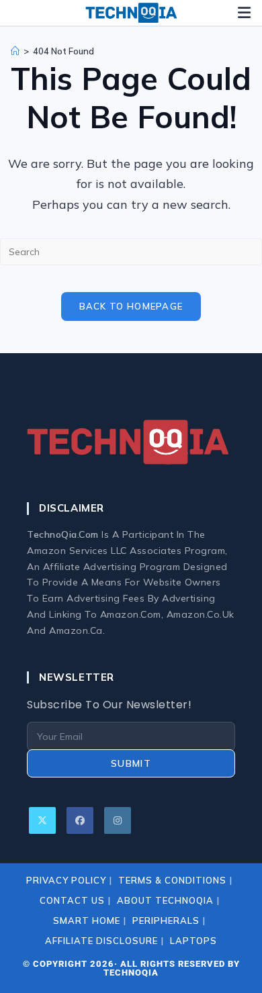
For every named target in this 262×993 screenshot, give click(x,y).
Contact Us (72, 900)
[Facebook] (80, 820)
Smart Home (86, 920)
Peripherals (166, 920)
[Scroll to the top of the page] (240, 971)
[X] (42, 820)
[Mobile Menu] (244, 12)
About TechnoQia (165, 900)
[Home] (15, 51)
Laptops (193, 940)
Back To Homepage (131, 306)
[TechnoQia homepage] (131, 13)
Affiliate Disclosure (101, 940)
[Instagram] (117, 820)
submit (131, 763)
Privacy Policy (66, 880)
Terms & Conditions (172, 880)
